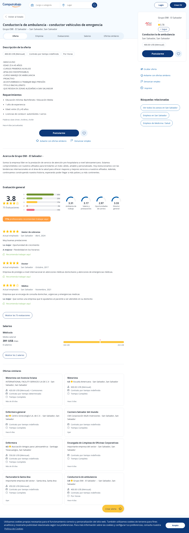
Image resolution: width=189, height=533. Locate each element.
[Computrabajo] (12, 5)
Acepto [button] (175, 525)
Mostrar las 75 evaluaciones (17, 315)
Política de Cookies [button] (13, 528)
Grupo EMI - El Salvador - (170, 19)
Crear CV (178, 5)
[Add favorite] (84, 133)
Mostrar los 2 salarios (14, 355)
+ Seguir (163, 29)
